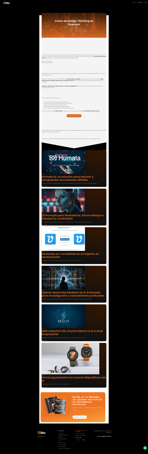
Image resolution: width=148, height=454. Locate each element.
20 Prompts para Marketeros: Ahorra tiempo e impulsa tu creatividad (73, 217)
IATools (43, 174)
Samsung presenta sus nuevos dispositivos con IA (74, 379)
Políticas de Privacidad (80, 435)
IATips (43, 213)
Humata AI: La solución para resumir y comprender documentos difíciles (67, 178)
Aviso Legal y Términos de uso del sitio (81, 431)
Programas (140, 2)
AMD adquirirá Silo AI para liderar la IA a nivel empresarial (72, 332)
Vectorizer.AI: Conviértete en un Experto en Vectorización (70, 255)
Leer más (44, 186)
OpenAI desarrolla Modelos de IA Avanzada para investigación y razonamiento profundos (73, 294)
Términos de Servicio (80, 433)
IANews (43, 290)
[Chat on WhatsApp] (145, 448)
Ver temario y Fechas (74, 115)
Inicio (134, 2)
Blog (146, 2)
